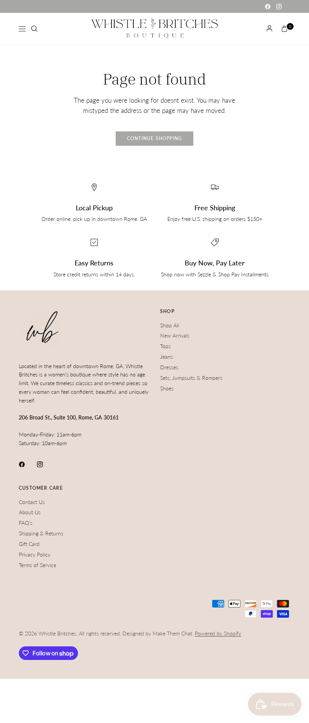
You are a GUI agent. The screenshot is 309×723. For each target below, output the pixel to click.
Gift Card (29, 544)
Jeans (166, 356)
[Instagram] (279, 6)
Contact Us (32, 502)
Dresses (169, 367)
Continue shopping (154, 138)
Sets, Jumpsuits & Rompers (191, 378)
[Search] (34, 29)
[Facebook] (267, 6)
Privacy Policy (34, 554)
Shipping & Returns (41, 533)
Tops (165, 346)
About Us (30, 512)
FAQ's (25, 523)
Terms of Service (37, 565)
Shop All (169, 325)
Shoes (167, 388)
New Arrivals (175, 335)
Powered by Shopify (218, 633)
